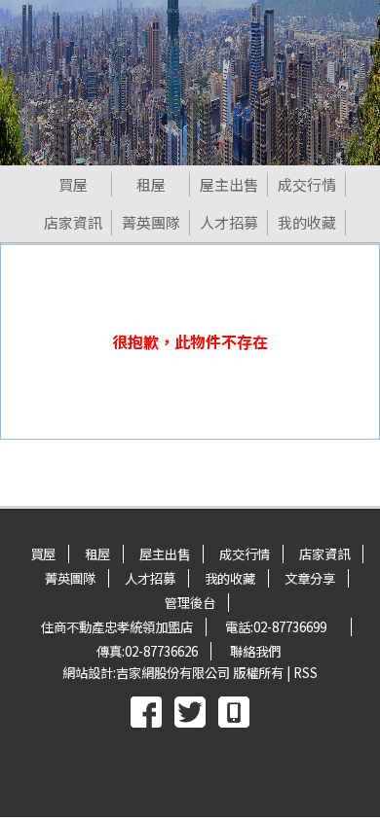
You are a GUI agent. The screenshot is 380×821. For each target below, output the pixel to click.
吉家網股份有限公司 (173, 672)
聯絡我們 (255, 651)
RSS (305, 672)
